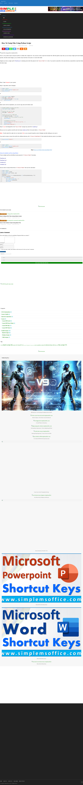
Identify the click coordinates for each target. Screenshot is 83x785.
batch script (8, 345)
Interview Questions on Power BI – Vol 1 (41, 550)
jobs (36, 345)
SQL (56, 345)
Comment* (2, 242)
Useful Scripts (6, 25)
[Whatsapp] (10, 49)
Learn (4, 21)
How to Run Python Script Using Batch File (10, 222)
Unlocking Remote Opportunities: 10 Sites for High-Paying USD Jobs (41, 428)
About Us (5, 781)
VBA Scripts (5, 337)
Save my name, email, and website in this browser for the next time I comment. (17, 249)
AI (2, 345)
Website (1, 247)
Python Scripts (3, 220)
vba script (62, 345)
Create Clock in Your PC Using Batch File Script (41, 492)
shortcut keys (50, 345)
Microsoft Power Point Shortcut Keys (41, 604)
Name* (1, 244)
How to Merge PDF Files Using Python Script (11, 216)
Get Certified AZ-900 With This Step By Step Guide (41, 438)
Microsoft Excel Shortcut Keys (41, 663)
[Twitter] (14, 49)
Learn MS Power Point (7, 323)
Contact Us (10, 781)
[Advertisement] (41, 73)
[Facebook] (7, 49)
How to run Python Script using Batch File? (43, 149)
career (15, 345)
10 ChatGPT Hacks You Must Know (41, 422)
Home (1, 781)
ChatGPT (20, 345)
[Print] (21, 49)
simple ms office (6, 45)
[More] (25, 49)
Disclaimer (16, 781)
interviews (32, 345)
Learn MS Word (6, 327)
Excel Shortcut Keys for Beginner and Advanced (41, 497)
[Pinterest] (3, 49)
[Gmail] (18, 49)
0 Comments (14, 45)
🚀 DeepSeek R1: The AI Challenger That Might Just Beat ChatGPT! (41, 412)
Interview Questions (8, 36)
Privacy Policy (22, 781)
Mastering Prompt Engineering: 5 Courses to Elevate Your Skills (41, 433)
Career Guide (6, 33)
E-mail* (1, 246)
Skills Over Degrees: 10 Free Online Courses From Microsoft (41, 417)
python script (41, 345)
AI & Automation (7, 29)
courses (25, 345)
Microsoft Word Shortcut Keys (41, 658)
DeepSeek (28, 345)
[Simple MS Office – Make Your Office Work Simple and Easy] (8, 10)
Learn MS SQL (6, 325)
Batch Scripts (5, 332)
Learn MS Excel (6, 320)
